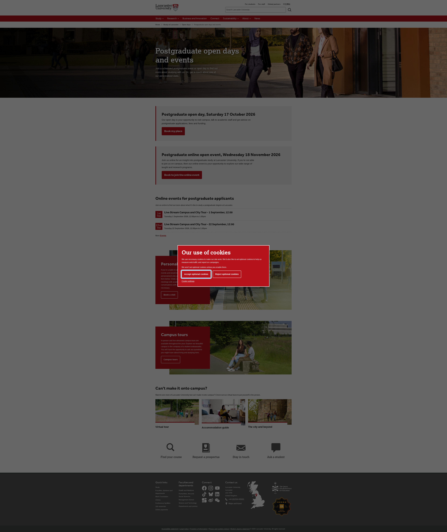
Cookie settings (188, 281)
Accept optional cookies (196, 274)
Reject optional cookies (227, 274)
